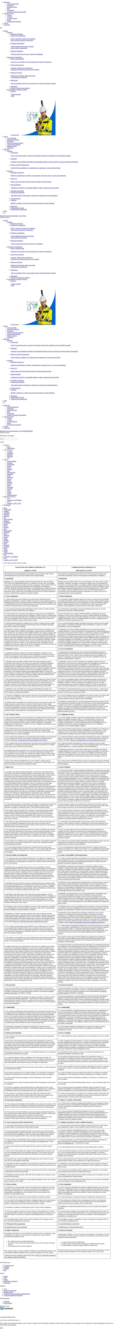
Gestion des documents (25, 67)
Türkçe (9, 493)
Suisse (9, 490)
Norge (9, 476)
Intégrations (14, 86)
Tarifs (5, 211)
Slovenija (9, 488)
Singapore (10, 456)
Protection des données (10, 1290)
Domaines (6, 149)
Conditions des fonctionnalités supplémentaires (17, 1294)
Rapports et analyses (23, 75)
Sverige (9, 492)
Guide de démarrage (13, 4)
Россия (9, 479)
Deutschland (10, 464)
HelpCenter (10, 5)
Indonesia (10, 455)
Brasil (8, 446)
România (9, 482)
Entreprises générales (13, 140)
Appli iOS (6, 1301)
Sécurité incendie (15, 198)
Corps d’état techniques (13, 144)
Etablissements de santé (17, 208)
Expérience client (12, 7)
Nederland (10, 474)
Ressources (7, 2)
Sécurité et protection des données (16, 12)
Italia (8, 471)
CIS (8, 458)
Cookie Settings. (11, 1325)
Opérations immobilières (22, 46)
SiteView (16, 113)
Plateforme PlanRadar (17, 34)
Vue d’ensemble (11, 138)
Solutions (9, 32)
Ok (1, 1328)
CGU (5, 1289)
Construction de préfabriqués (19, 209)
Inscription (15, 216)
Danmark (9, 463)
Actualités (6, 1267)
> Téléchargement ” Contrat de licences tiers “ (71, 1227)
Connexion (7, 25)
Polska (9, 480)
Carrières (9, 16)
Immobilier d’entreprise (17, 191)
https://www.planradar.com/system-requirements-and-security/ (29, 740)
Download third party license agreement (15, 1227)
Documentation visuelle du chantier (17, 89)
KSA (8, 498)
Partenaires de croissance (14, 21)
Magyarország (11, 472)
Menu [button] (24, 216)
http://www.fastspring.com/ (40, 1141)
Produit (6, 31)
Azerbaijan (10, 453)
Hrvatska (9, 469)
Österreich (10, 477)
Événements (10, 10)
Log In (20, 216)
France (9, 467)
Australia (9, 451)
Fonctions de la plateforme (14, 57)
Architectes (10, 148)
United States (11, 448)
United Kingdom (12, 495)
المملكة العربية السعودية (14, 500)
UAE (8, 501)
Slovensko (10, 487)
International (7, 505)
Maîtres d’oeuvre (12, 146)
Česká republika (11, 461)
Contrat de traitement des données (13, 1295)
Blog (8, 8)
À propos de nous (9, 13)
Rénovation (14, 206)
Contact (9, 15)
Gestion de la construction (23, 38)
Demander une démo (6, 216)
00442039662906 (28, 431)
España (9, 466)
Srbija (8, 485)
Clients (5, 136)
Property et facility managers (15, 143)
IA (4, 213)
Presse (9, 20)
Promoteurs (10, 141)
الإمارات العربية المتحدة (14, 503)
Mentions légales (8, 1292)
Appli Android (8, 1303)
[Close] (19, 1320)
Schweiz (9, 484)
